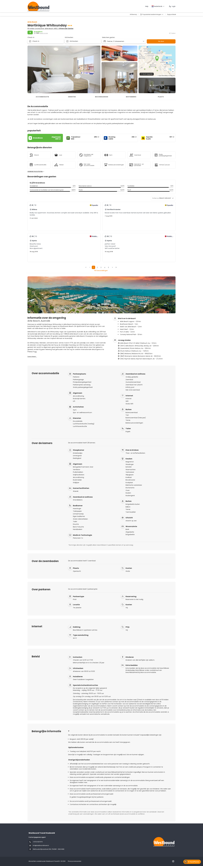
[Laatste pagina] (116, 267)
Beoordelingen (101, 97)
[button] (157, 58)
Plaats (161, 97)
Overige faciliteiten (35, 171)
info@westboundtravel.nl (41, 845)
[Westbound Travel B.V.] (163, 841)
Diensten (72, 97)
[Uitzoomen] (172, 68)
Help (146, 6)
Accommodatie (42, 97)
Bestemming (131, 97)
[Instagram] (173, 861)
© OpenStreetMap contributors (166, 75)
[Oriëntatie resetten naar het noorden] (172, 71)
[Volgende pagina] (112, 267)
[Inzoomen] (172, 65)
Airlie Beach (32, 22)
